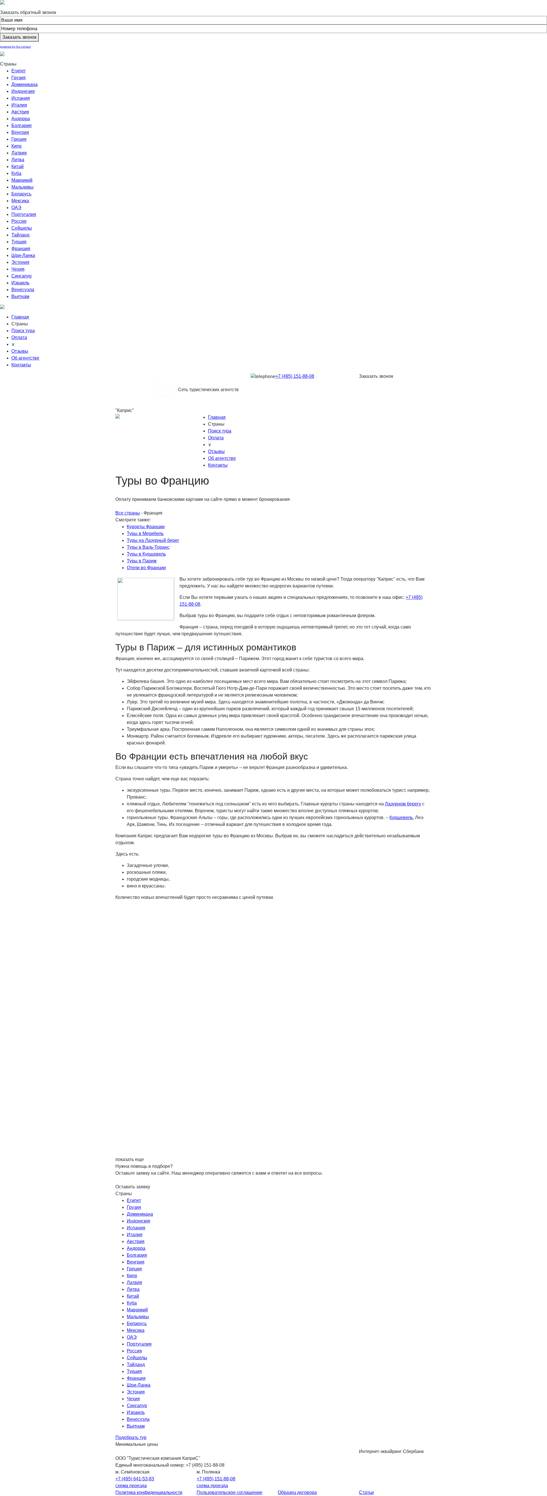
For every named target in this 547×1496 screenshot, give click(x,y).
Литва (17, 159)
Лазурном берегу (403, 803)
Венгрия (20, 132)
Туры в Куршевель (146, 554)
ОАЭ (16, 207)
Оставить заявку (132, 1186)
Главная (20, 317)
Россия (18, 221)
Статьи (366, 1492)
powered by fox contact (15, 46)
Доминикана (24, 84)
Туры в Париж (142, 560)
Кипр (16, 146)
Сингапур (21, 276)
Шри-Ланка (23, 255)
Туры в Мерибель (145, 533)
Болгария (21, 125)
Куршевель (401, 817)
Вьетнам (20, 296)
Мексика (20, 200)
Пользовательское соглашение (229, 1492)
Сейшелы (21, 228)
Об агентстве (25, 358)
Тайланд (20, 234)
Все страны (127, 513)
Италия (19, 105)
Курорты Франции (146, 526)
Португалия (23, 214)
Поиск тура (23, 330)
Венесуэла (22, 289)
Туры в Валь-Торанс (148, 547)
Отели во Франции (146, 567)
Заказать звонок (376, 376)
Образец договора (297, 1492)
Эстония (20, 262)
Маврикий (21, 180)
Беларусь (21, 193)
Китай (17, 166)
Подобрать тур (130, 1437)
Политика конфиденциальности (148, 1492)
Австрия (20, 111)
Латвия (19, 152)
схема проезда (131, 1485)
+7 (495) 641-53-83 (134, 1478)
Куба (16, 173)
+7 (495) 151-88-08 (294, 376)
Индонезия (23, 91)
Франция (20, 248)
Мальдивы (22, 187)
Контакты (21, 364)
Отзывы (19, 351)
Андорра (20, 118)
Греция (18, 139)
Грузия (18, 77)
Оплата (19, 337)
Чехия (18, 269)
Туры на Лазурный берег (153, 540)
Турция (18, 241)
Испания (20, 98)
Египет (18, 70)
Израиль (20, 282)
